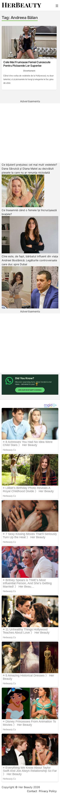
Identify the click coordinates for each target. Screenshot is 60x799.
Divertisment (29, 70)
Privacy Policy (48, 791)
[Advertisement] (30, 133)
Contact (32, 791)
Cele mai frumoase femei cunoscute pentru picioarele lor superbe (26, 64)
